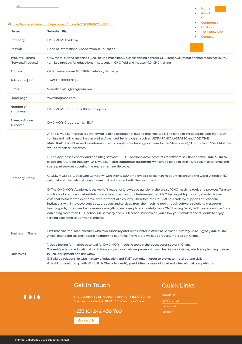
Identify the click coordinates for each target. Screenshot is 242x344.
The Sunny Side (212, 32)
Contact (207, 36)
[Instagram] (30, 297)
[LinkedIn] (34, 297)
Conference (209, 22)
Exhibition (208, 27)
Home (205, 8)
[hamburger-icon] (220, 9)
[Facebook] (25, 297)
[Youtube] (38, 297)
